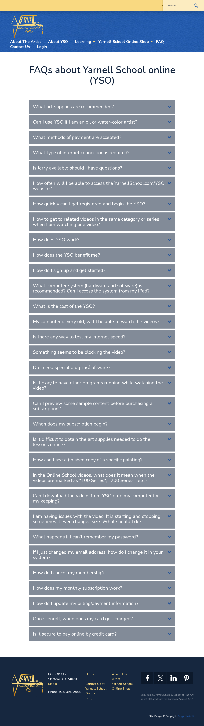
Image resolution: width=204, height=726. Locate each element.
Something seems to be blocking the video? (79, 352)
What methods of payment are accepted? (77, 137)
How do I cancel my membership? (69, 572)
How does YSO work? (56, 239)
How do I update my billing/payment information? (85, 603)
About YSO (58, 41)
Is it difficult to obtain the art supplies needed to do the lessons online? (91, 442)
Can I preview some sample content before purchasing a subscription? (93, 406)
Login (42, 46)
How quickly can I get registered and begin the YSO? (89, 204)
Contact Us (20, 46)
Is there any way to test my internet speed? (79, 337)
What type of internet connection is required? (81, 152)
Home (89, 674)
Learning (83, 41)
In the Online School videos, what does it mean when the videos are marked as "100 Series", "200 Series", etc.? (94, 478)
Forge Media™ (186, 716)
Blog (88, 698)
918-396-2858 (70, 692)
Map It (52, 684)
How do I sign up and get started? (69, 270)
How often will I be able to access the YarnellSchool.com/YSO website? (98, 186)
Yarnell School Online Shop (123, 41)
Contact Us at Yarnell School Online (95, 689)
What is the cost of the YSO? (64, 306)
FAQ (160, 41)
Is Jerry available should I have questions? (77, 168)
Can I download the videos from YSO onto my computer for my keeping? (96, 498)
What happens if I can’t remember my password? (85, 537)
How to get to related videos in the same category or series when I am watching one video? (96, 222)
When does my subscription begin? (70, 424)
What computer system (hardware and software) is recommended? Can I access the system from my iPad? (91, 288)
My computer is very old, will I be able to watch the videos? (96, 321)
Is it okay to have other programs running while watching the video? (98, 385)
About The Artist (25, 41)
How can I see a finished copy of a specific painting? (87, 460)
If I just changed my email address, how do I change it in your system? (98, 555)
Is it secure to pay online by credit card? (75, 634)
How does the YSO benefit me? (66, 255)
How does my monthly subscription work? (77, 588)
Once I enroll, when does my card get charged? (83, 618)
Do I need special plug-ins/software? (71, 367)
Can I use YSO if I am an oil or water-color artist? (85, 122)
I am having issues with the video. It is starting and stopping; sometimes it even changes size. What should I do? (97, 519)
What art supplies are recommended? (73, 106)
